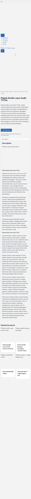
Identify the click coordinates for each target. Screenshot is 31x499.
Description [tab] (5, 139)
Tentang (5, 40)
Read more (6, 353)
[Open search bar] (15, 54)
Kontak (5, 42)
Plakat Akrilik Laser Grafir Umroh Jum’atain (8, 346)
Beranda (5, 38)
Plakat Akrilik (8, 91)
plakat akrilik (6, 135)
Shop (4, 44)
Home (2, 91)
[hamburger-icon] (3, 35)
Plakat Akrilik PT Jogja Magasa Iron (22, 373)
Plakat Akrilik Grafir (16, 133)
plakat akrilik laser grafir (19, 173)
